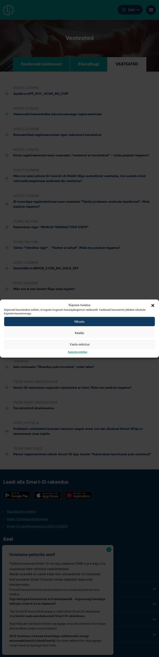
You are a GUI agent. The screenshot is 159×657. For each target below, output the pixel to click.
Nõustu (79, 321)
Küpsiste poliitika (77, 352)
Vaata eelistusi (80, 344)
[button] (153, 305)
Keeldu (79, 333)
